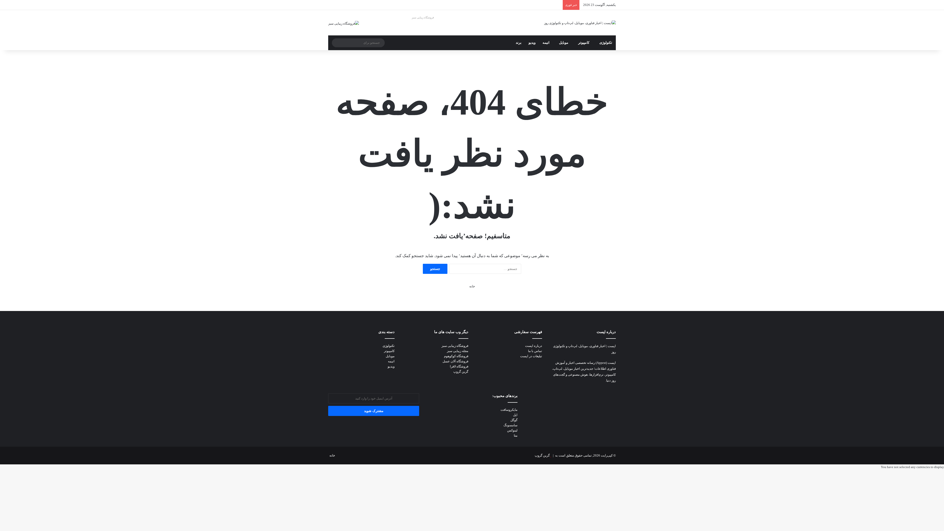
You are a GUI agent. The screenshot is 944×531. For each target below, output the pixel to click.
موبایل (563, 42)
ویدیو (532, 42)
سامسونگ (510, 425)
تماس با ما (535, 351)
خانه (472, 286)
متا (515, 435)
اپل (515, 415)
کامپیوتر (584, 42)
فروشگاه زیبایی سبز (423, 17)
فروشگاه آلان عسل (455, 361)
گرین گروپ (460, 371)
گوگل (513, 420)
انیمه (546, 42)
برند (518, 42)
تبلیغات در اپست (531, 356)
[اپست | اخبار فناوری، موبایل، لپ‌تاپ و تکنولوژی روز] (580, 23)
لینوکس (512, 430)
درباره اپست (533, 346)
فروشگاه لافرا (459, 366)
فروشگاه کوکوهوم (456, 356)
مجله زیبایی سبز (457, 351)
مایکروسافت (509, 410)
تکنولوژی (605, 42)
